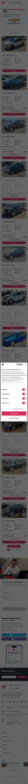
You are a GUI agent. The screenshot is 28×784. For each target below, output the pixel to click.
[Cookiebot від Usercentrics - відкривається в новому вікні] (17, 365)
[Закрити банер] (25, 364)
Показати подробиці (18, 408)
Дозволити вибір (14, 418)
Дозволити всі (14, 413)
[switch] (24, 394)
